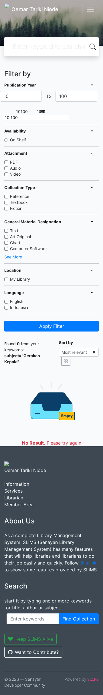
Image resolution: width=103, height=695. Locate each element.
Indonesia (19, 307)
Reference (19, 196)
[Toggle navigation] (90, 9)
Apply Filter (51, 326)
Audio (15, 168)
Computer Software (28, 248)
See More (13, 256)
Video (15, 174)
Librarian (13, 498)
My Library (20, 279)
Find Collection (78, 619)
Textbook (19, 202)
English (16, 301)
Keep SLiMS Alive (34, 639)
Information (16, 484)
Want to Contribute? (37, 652)
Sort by (66, 342)
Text (14, 230)
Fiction (16, 208)
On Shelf (18, 139)
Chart (15, 242)
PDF (14, 162)
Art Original (20, 236)
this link (88, 563)
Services (13, 491)
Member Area (18, 504)
